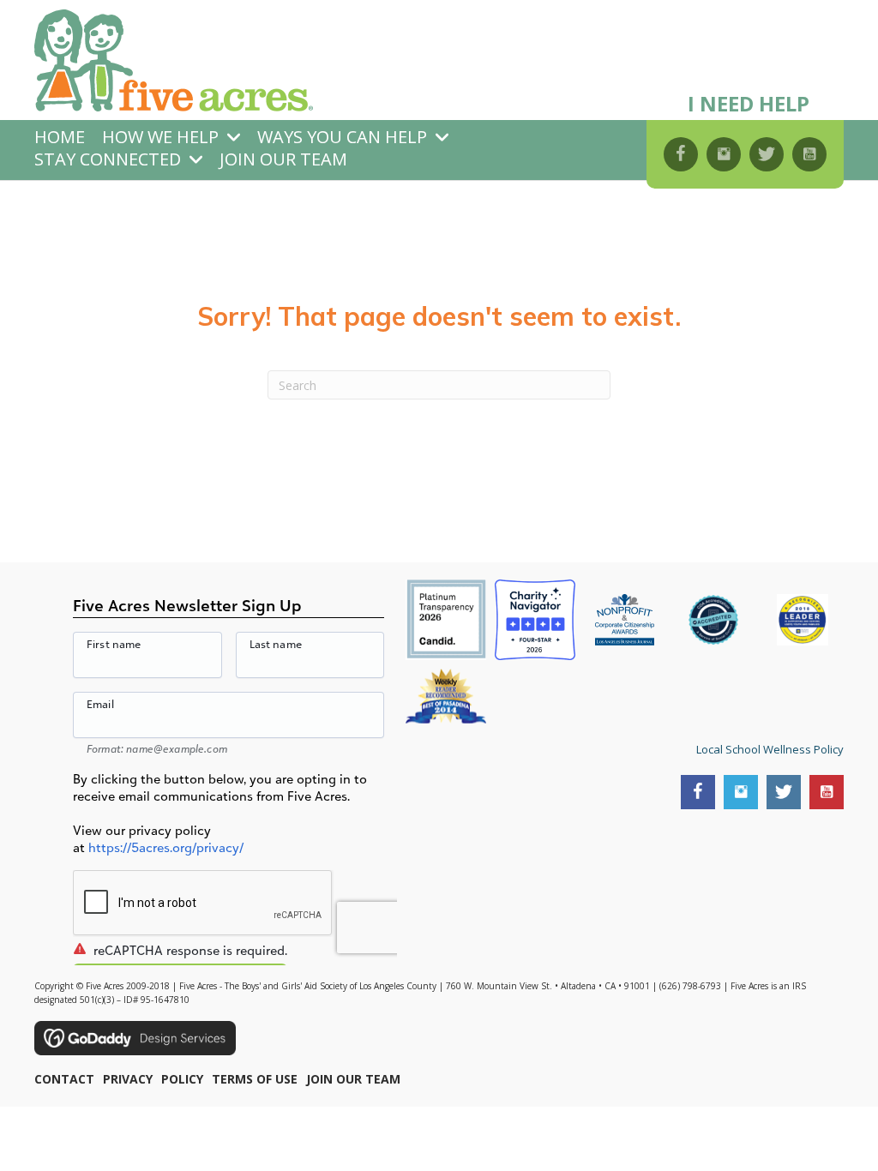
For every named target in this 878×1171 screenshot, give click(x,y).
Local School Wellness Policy (770, 749)
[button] (681, 154)
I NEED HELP (748, 103)
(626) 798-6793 (690, 986)
